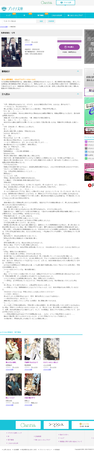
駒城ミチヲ (34, 402)
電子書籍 (40, 15)
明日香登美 (28, 365)
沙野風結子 (9, 365)
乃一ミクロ (34, 42)
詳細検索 (51, 21)
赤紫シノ (27, 39)
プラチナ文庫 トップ (15, 433)
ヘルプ (62, 438)
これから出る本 (56, 15)
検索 (41, 21)
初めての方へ (64, 434)
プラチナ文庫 (4, 26)
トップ (8, 15)
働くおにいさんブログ (75, 15)
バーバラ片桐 (47, 365)
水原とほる (9, 400)
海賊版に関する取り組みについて (71, 441)
